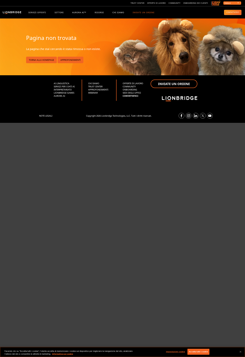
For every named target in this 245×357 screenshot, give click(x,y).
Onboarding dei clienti (195, 3)
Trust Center (137, 3)
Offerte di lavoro (156, 3)
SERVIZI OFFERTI (37, 12)
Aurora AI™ (79, 12)
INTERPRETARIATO (63, 89)
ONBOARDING (130, 89)
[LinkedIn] (195, 116)
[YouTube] (210, 116)
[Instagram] (188, 116)
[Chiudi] (240, 352)
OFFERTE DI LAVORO (133, 83)
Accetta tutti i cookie (198, 351)
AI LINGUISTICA (61, 83)
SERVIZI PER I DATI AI (64, 86)
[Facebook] (181, 116)
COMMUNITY (174, 3)
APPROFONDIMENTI (70, 60)
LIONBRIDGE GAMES (64, 92)
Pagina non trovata (51, 38)
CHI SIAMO (118, 12)
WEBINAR (93, 92)
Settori (59, 12)
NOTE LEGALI (45, 115)
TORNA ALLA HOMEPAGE (41, 60)
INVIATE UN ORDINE (144, 12)
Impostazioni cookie (175, 351)
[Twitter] (203, 116)
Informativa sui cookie (62, 354)
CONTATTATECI (232, 12)
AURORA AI (59, 95)
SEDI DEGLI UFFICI (132, 92)
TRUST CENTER (95, 86)
